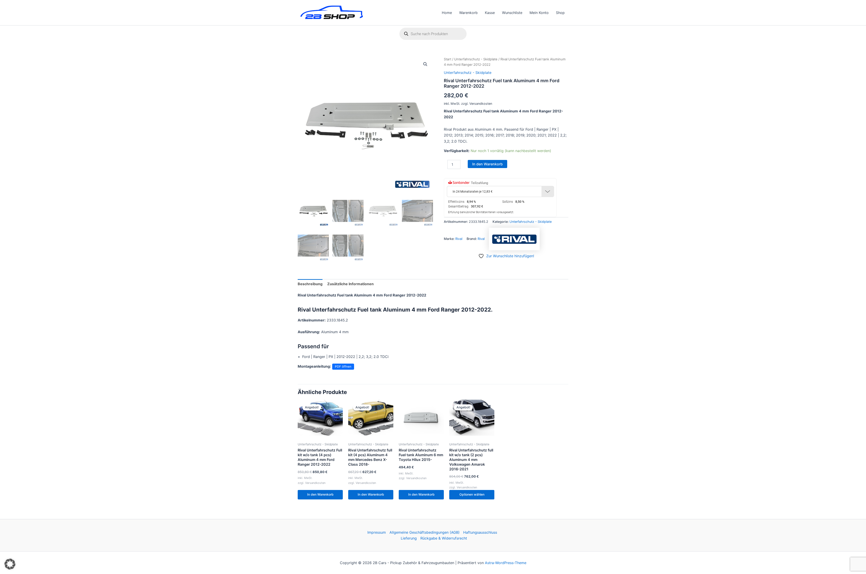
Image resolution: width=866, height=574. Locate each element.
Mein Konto (539, 12)
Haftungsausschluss (480, 532)
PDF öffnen (343, 366)
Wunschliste (512, 12)
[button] (425, 64)
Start (447, 59)
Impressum (376, 532)
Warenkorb (468, 12)
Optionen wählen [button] (471, 494)
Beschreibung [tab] (310, 284)
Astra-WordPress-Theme (505, 562)
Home (447, 12)
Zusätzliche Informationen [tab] (350, 284)
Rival (458, 239)
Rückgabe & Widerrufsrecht (443, 538)
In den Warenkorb (487, 164)
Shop (560, 12)
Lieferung (409, 538)
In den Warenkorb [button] (320, 494)
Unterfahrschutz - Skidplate (475, 59)
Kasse (490, 12)
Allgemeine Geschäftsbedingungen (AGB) (424, 532)
